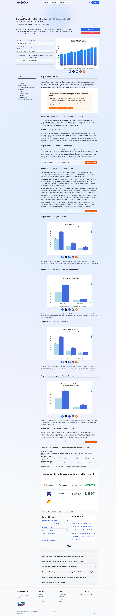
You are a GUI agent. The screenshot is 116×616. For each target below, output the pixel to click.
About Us (40, 599)
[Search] (89, 2)
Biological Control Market (48, 530)
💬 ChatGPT (46, 511)
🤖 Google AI (60, 511)
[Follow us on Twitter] (85, 594)
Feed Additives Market (47, 537)
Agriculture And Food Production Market (82, 530)
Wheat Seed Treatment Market (49, 520)
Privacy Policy (62, 594)
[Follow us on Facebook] (81, 594)
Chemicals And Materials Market (80, 539)
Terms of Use (62, 596)
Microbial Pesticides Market (49, 540)
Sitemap (61, 601)
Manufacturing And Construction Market (82, 526)
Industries (40, 594)
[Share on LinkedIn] (70, 71)
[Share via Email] (80, 71)
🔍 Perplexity (53, 511)
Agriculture (24, 16)
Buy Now (90, 29)
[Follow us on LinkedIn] (88, 594)
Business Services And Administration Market (83, 533)
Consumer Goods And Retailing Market (82, 523)
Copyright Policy (63, 599)
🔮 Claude (71, 511)
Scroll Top (94, 612)
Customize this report (91, 162)
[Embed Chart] (84, 71)
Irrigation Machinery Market (49, 533)
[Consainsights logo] (26, 591)
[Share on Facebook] (77, 71)
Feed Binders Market (47, 527)
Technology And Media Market (80, 520)
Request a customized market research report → (61, 107)
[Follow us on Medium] (91, 594)
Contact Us (41, 601)
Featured (40, 596)
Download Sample (90, 32)
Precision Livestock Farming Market (51, 524)
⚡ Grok (65, 511)
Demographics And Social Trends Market (82, 536)
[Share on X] (73, 71)
